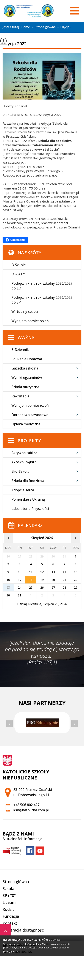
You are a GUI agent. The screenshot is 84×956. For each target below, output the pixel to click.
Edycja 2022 (14, 44)
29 (75, 587)
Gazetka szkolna (24, 368)
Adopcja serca (22, 490)
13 (53, 572)
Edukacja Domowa (26, 359)
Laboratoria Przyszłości (30, 508)
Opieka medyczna (25, 424)
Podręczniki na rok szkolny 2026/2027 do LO (41, 286)
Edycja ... (64, 27)
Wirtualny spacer (25, 311)
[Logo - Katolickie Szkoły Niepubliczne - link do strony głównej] (28, 11)
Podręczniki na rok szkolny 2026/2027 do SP (41, 300)
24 (19, 587)
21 (64, 580)
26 (42, 587)
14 (64, 572)
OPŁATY (18, 274)
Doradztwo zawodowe (29, 414)
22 (75, 580)
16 (8, 580)
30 (8, 595)
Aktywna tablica (24, 452)
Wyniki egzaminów (26, 377)
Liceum (9, 902)
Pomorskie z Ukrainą (28, 499)
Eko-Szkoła (20, 471)
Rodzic (8, 909)
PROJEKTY (29, 440)
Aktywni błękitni (24, 462)
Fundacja (11, 916)
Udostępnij (17, 239)
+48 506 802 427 (26, 804)
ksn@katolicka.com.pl (31, 810)
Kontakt (10, 923)
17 (19, 580)
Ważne (26, 337)
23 (8, 587)
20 (53, 580)
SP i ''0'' (9, 895)
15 (75, 572)
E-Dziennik (20, 349)
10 (19, 572)
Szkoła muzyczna (25, 386)
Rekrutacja (20, 396)
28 (64, 587)
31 (19, 595)
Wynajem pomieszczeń (30, 320)
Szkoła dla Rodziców (28, 480)
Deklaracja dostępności (24, 930)
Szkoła (8, 888)
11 (31, 572)
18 (31, 580)
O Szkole (18, 264)
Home (25, 27)
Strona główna (44, 27)
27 (53, 587)
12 (42, 572)
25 (31, 587)
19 (42, 580)
